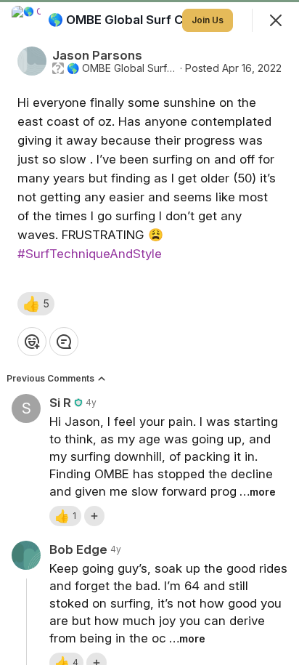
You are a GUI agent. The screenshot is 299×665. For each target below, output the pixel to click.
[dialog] (149, 332)
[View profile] (26, 20)
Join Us (208, 20)
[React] (32, 341)
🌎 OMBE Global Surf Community (122, 68)
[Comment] (63, 341)
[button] (35, 303)
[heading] (147, 19)
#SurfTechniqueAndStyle (89, 253)
